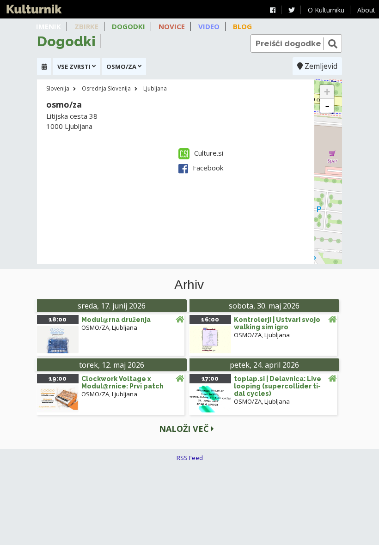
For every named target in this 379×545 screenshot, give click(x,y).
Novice (172, 26)
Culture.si (208, 152)
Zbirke (86, 26)
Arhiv (189, 285)
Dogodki (128, 26)
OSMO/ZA (95, 327)
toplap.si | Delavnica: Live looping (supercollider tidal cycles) (277, 386)
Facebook (208, 167)
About (366, 10)
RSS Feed (190, 458)
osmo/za (64, 104)
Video (209, 26)
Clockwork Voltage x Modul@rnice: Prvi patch (122, 382)
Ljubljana (155, 88)
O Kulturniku (326, 10)
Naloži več (185, 428)
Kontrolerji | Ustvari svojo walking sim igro (277, 323)
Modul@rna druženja (116, 319)
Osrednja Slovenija (106, 88)
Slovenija (57, 88)
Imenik (48, 26)
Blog (242, 26)
